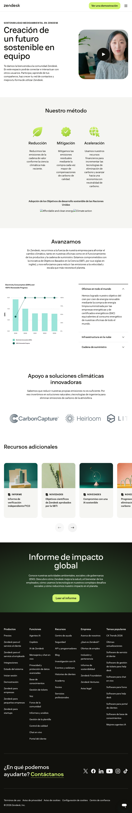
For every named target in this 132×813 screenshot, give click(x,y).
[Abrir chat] (124, 805)
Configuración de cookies (75, 800)
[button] (101, 289)
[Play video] (103, 54)
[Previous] (59, 527)
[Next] (72, 527)
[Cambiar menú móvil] (125, 5)
